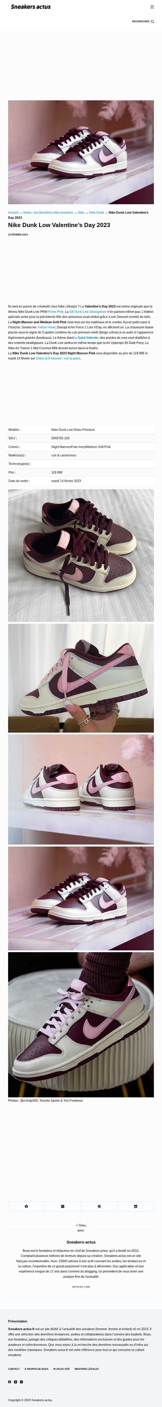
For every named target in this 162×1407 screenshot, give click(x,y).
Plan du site (61, 1369)
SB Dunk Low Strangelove (87, 311)
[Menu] (152, 7)
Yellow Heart (46, 327)
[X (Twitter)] (63, 1207)
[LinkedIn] (136, 1207)
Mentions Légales (87, 1369)
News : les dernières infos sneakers (48, 212)
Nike (81, 212)
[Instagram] (21, 1381)
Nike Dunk (96, 212)
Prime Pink (55, 311)
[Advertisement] (81, 59)
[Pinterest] (99, 1207)
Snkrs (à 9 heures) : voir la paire (58, 358)
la (86, 337)
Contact (14, 1369)
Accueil (13, 212)
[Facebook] (26, 1207)
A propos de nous (36, 1369)
